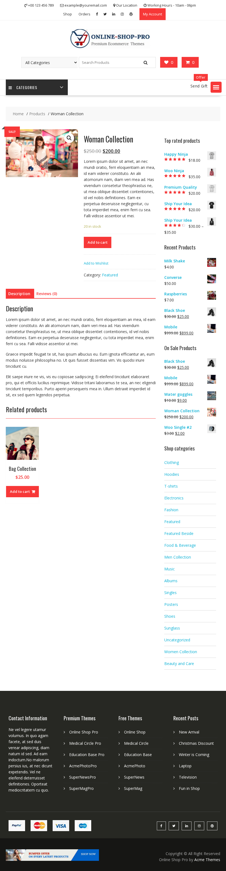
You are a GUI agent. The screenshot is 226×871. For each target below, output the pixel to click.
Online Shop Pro (83, 732)
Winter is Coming (194, 754)
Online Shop (135, 732)
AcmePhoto (134, 765)
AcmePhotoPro (83, 765)
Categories (26, 87)
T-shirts (171, 486)
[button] (216, 87)
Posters (171, 604)
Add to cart (97, 242)
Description (19, 293)
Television (188, 777)
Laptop (185, 765)
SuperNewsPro (82, 777)
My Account (152, 14)
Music (169, 568)
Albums (170, 580)
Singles (170, 592)
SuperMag (133, 788)
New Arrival (189, 732)
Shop (67, 14)
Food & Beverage (180, 545)
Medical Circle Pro (85, 743)
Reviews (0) (46, 293)
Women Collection (180, 651)
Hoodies (171, 474)
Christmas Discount (196, 743)
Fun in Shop (189, 788)
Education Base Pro (86, 754)
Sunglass (172, 628)
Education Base (138, 754)
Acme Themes (207, 859)
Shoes (169, 616)
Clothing (171, 462)
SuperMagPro (81, 788)
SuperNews (134, 777)
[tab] (19, 294)
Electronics (174, 498)
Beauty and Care (179, 663)
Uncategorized (177, 639)
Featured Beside (178, 533)
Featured (110, 274)
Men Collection (177, 557)
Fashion (171, 509)
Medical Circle (136, 743)
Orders (84, 14)
